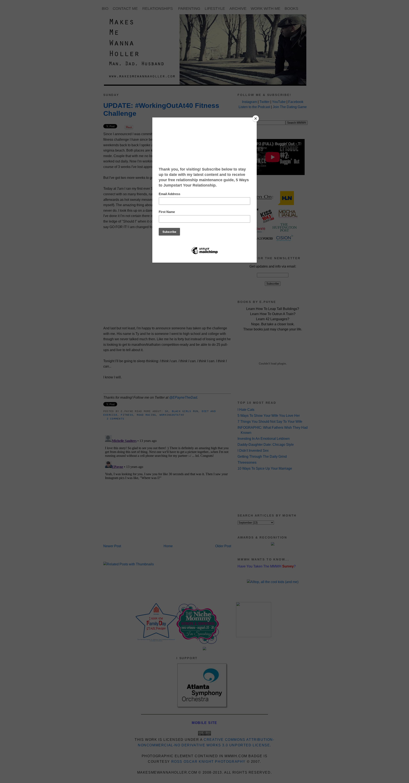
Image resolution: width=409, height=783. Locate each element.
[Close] (255, 118)
